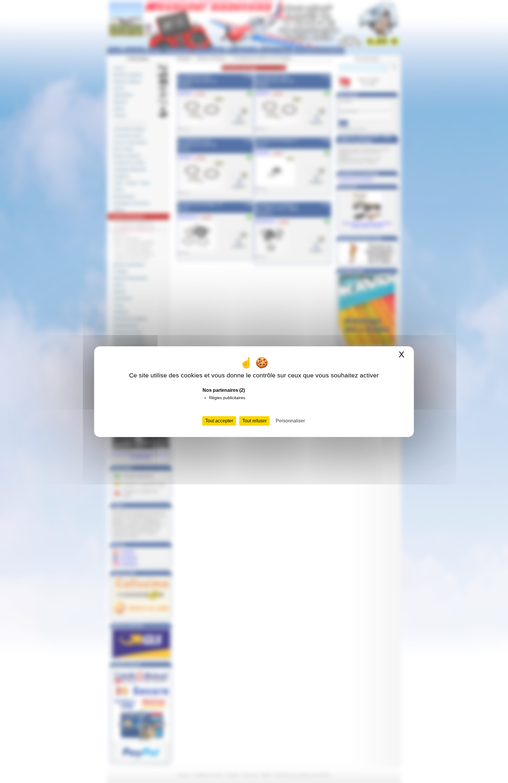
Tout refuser (254, 420)
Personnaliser (290, 420)
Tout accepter (219, 420)
